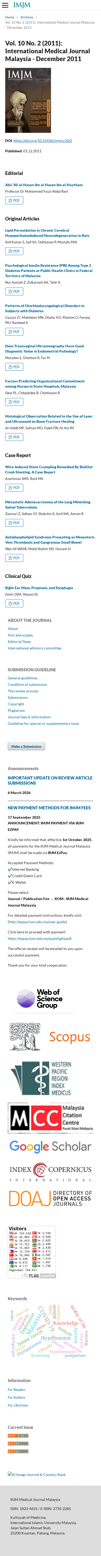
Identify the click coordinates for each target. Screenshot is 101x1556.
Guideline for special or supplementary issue (43, 723)
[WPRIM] (41, 1095)
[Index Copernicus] (50, 1182)
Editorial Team (19, 641)
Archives (26, 17)
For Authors (16, 1397)
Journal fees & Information (29, 717)
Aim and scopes (20, 635)
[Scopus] (50, 1053)
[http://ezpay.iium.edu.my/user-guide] (37, 922)
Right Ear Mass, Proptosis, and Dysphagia (39, 587)
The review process (23, 691)
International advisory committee (34, 648)
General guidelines (23, 678)
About (13, 628)
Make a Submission (26, 746)
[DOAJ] (50, 1207)
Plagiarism (16, 710)
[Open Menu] (5, 5)
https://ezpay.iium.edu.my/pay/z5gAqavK (40, 938)
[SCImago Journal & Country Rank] (37, 1474)
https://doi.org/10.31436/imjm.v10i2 (42, 140)
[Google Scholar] (50, 1153)
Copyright (16, 704)
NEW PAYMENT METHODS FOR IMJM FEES (49, 807)
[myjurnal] (50, 1132)
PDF (16, 200)
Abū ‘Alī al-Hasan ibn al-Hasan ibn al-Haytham (44, 185)
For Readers (17, 1390)
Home (9, 17)
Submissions (18, 697)
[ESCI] (41, 1013)
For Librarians (18, 1405)
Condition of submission (27, 684)
